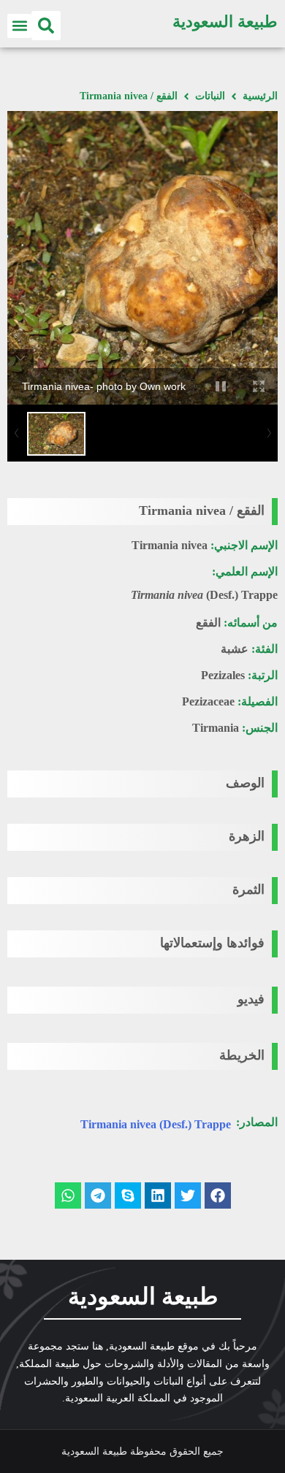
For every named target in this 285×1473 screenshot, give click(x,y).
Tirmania (215, 728)
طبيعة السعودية (225, 21)
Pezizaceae (208, 701)
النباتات (210, 96)
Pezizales (223, 675)
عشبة (234, 649)
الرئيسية (260, 96)
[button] (46, 25)
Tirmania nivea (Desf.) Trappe (155, 1124)
